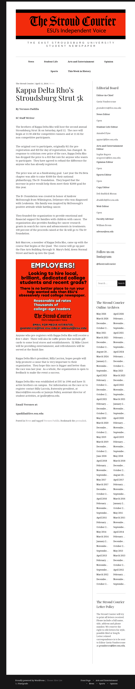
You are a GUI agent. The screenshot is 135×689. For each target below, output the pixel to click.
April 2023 (102, 375)
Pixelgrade (23, 683)
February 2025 (120, 337)
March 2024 (102, 356)
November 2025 (121, 323)
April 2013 (102, 555)
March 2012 (102, 574)
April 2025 (118, 332)
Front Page (86, 680)
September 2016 (121, 493)
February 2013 (104, 560)
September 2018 (121, 451)
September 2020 (121, 413)
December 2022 (121, 380)
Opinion (108, 61)
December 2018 (104, 446)
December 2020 (104, 408)
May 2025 (101, 332)
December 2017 (121, 465)
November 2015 (105, 508)
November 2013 (105, 546)
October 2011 (103, 584)
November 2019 (121, 427)
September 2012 (105, 569)
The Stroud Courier (25, 83)
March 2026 (102, 318)
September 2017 (105, 475)
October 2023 (120, 366)
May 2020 (101, 418)
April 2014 (118, 531)
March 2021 (119, 399)
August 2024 (103, 351)
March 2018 (119, 460)
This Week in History (79, 71)
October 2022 (103, 384)
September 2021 (121, 394)
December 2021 (104, 389)
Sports (54, 71)
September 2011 (121, 584)
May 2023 (118, 370)
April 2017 (118, 479)
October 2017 (120, 470)
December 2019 (104, 427)
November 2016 (121, 489)
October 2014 (103, 527)
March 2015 (119, 517)
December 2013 (121, 541)
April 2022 (118, 384)
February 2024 (120, 356)
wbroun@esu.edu (105, 231)
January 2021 (120, 403)
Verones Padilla (51, 420)
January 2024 (103, 361)
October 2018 (103, 451)
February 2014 (120, 536)
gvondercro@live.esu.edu (112, 645)
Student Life (51, 61)
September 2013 (105, 550)
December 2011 (104, 579)
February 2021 (104, 403)
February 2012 (120, 574)
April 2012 (118, 569)
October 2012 (120, 565)
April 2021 (102, 399)
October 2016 (103, 493)
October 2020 (103, 413)
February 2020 (120, 422)
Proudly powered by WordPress (30, 680)
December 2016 (104, 489)
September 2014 (121, 527)
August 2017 (119, 475)
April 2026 (118, 313)
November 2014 (121, 522)
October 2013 (120, 546)
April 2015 (102, 517)
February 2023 (104, 380)
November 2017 (105, 470)
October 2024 (103, 347)
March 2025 (102, 337)
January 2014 (103, 541)
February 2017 (120, 484)
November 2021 (121, 389)
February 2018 (104, 465)
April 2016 (102, 498)
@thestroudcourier (106, 263)
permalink (81, 420)
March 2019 (102, 441)
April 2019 (118, 437)
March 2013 (119, 555)
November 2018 (121, 446)
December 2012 (121, 560)
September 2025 (121, 328)
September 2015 (105, 512)
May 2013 (118, 550)
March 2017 (102, 484)
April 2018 (102, 460)
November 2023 (105, 366)
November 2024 (121, 342)
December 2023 (121, 361)
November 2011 (121, 579)
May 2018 (118, 456)
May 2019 (101, 437)
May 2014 (101, 531)
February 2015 (104, 522)
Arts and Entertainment (81, 61)
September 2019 (121, 432)
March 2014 (102, 536)
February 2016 (104, 503)
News (31, 61)
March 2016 (119, 498)
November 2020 (121, 408)
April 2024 (118, 351)
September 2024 (121, 347)
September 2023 (105, 370)
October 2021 (103, 394)
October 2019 (103, 432)
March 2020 (102, 422)
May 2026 (101, 313)
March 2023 (119, 375)
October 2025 (103, 328)
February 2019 (120, 441)
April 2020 (118, 418)
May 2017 (101, 479)
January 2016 (120, 503)
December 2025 (104, 323)
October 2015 (120, 508)
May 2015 (118, 512)
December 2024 (104, 342)
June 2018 (101, 456)
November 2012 (105, 565)
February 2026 (120, 318)
